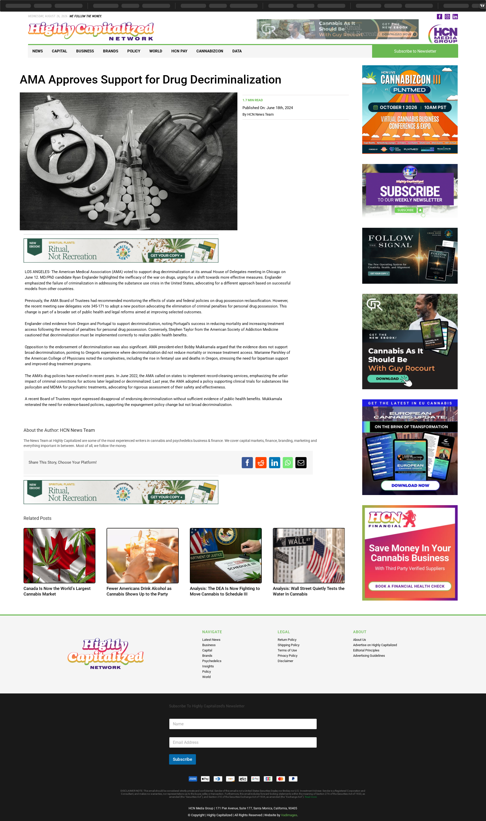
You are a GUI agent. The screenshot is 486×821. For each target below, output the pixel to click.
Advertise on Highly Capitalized (375, 645)
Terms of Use (287, 650)
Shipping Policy (288, 645)
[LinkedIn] (274, 462)
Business (209, 645)
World (206, 677)
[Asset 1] (91, 24)
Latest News (211, 640)
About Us (359, 640)
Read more (311, 796)
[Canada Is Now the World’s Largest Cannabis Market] (59, 555)
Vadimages (289, 815)
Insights (208, 666)
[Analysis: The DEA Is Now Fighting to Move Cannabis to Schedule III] (225, 555)
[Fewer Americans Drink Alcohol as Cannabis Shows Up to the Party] (142, 555)
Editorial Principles (366, 650)
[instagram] (447, 16)
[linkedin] (455, 16)
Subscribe (182, 759)
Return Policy (287, 640)
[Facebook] (247, 462)
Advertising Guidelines (369, 656)
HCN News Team (260, 114)
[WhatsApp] (287, 462)
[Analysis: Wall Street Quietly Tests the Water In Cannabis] (309, 555)
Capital (207, 650)
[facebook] (439, 16)
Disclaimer (285, 661)
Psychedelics (211, 661)
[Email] (301, 462)
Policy (206, 671)
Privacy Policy (287, 656)
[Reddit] (261, 462)
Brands (207, 656)
